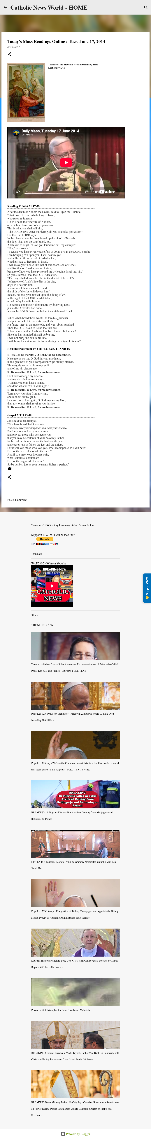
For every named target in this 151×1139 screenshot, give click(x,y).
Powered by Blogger (77, 1134)
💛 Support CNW (147, 588)
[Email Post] (9, 469)
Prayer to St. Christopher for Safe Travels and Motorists (60, 1010)
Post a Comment (17, 500)
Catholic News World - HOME (48, 7)
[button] (9, 54)
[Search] (146, 7)
